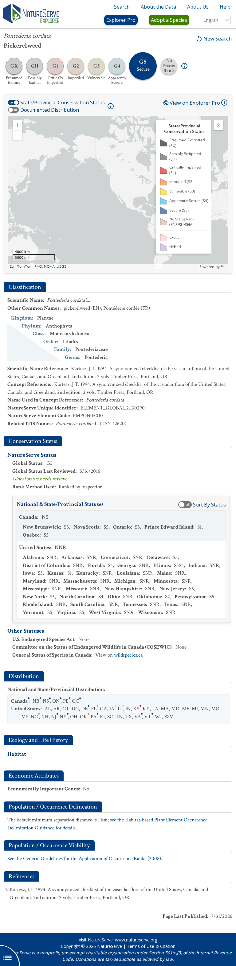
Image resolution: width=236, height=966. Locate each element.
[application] (118, 192)
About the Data (158, 6)
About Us (198, 6)
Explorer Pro (121, 20)
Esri (223, 267)
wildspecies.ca (128, 655)
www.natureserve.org (136, 940)
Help (225, 6)
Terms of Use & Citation (151, 946)
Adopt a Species (169, 20)
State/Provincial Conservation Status (62, 102)
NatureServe (109, 946)
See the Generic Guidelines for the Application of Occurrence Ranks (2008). (84, 858)
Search (122, 6)
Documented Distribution (49, 110)
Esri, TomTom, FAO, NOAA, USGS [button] (38, 266)
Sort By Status (209, 504)
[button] (17, 125)
